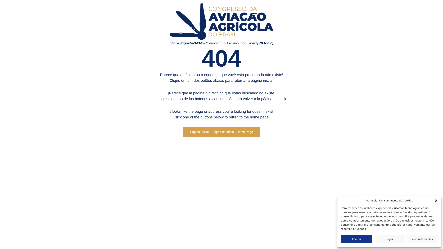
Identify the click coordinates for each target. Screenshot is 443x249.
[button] (436, 200)
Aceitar (356, 239)
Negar (389, 239)
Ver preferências (422, 239)
